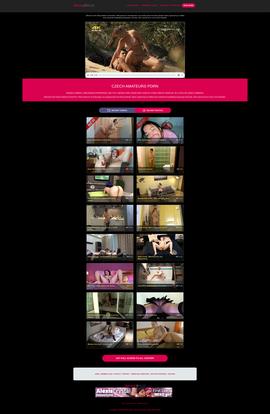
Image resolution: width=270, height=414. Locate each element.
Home (97, 374)
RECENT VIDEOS (119, 110)
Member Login (149, 5)
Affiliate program (158, 374)
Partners (135, 398)
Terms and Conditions (140, 374)
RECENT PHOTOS (154, 110)
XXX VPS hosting (154, 410)
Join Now (171, 374)
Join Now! (188, 5)
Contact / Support (170, 5)
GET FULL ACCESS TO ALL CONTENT (135, 358)
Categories (132, 5)
